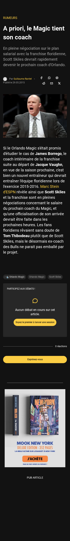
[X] (59, 83)
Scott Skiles (55, 276)
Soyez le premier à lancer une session (35, 322)
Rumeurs (10, 18)
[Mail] (51, 83)
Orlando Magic (37, 276)
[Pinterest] (57, 78)
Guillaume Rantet (23, 79)
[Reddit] (43, 83)
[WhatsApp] (49, 78)
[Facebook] (41, 78)
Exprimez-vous (35, 359)
